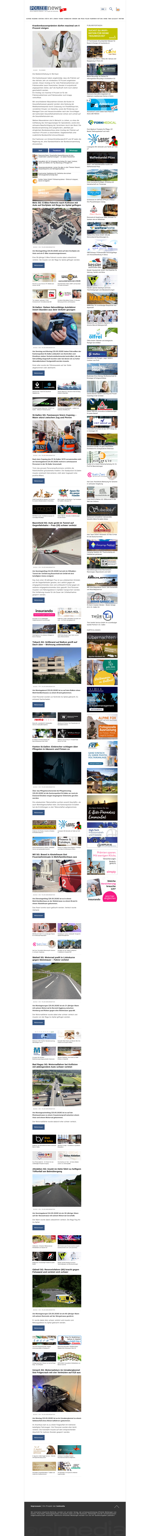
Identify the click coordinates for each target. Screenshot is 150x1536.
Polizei (87, 19)
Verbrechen (67, 19)
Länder (55, 19)
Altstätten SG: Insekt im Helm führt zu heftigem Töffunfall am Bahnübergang (56, 1170)
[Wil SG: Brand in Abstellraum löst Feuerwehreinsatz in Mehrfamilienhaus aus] (56, 876)
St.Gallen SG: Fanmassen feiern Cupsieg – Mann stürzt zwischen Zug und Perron (54, 416)
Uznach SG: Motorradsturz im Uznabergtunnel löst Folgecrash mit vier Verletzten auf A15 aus (56, 1371)
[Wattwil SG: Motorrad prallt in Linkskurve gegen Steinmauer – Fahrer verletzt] (56, 981)
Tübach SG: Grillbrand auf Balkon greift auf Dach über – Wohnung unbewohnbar (54, 643)
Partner (121, 19)
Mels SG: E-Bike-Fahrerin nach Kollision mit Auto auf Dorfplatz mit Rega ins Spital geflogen (56, 203)
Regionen (35, 19)
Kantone (41, 19)
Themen (60, 19)
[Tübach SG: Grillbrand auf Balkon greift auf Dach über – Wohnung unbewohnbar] (56, 665)
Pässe (82, 19)
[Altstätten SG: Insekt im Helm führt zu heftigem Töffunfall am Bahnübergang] (56, 1190)
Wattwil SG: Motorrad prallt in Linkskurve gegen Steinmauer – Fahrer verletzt (53, 958)
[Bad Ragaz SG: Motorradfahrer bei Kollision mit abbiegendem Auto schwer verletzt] (56, 1088)
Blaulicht (115, 19)
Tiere (109, 19)
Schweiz (28, 19)
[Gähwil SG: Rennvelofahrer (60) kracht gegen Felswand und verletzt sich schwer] (56, 1291)
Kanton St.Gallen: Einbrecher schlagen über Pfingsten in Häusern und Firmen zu (55, 747)
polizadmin (42, 70)
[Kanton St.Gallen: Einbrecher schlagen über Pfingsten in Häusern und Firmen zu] (56, 768)
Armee (105, 19)
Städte (46, 19)
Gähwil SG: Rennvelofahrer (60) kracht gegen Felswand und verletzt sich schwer (55, 1270)
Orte (51, 19)
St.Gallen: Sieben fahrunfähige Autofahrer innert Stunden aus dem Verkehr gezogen (54, 308)
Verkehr (74, 19)
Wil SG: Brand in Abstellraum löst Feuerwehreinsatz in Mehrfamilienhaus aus (54, 855)
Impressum (36, 1506)
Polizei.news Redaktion (48, 247)
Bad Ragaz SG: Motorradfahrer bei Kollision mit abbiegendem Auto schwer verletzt (55, 1065)
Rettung (100, 19)
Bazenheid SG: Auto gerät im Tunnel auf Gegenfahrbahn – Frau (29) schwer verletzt (54, 524)
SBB (79, 19)
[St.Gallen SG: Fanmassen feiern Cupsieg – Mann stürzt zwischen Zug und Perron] (56, 436)
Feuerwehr (93, 19)
